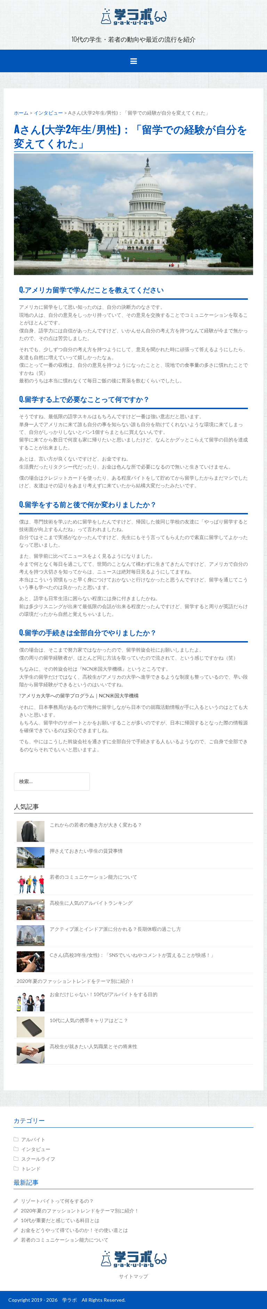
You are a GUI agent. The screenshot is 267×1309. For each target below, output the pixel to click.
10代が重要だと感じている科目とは (60, 1220)
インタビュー (35, 1149)
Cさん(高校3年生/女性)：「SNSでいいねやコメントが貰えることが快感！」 (133, 955)
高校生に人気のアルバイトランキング (91, 903)
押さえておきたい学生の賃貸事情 (86, 851)
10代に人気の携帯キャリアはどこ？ (89, 1020)
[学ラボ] (133, 16)
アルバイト (33, 1139)
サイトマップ (133, 1276)
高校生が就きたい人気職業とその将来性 (93, 1046)
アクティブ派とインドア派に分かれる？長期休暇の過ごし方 (115, 929)
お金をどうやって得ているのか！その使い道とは (74, 1230)
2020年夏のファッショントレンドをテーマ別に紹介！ (76, 981)
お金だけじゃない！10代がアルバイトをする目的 (103, 994)
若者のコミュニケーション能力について (93, 877)
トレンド (31, 1168)
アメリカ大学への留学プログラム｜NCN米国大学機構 (80, 695)
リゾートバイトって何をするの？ (57, 1201)
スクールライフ (38, 1159)
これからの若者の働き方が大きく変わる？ (96, 825)
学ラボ (69, 1300)
